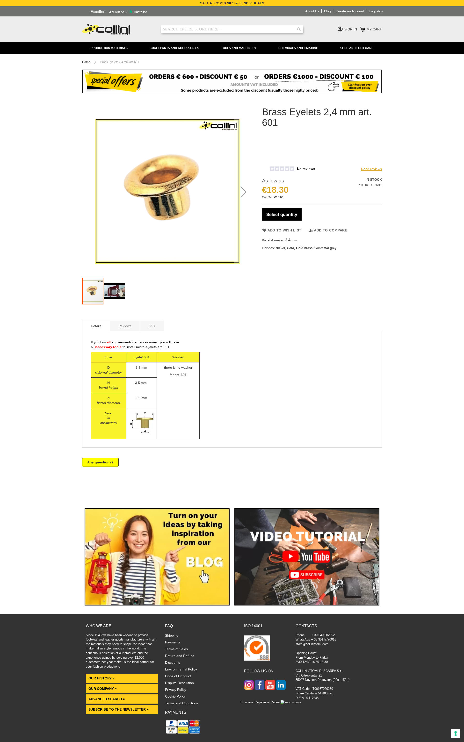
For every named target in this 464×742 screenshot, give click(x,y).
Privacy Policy (175, 690)
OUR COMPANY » (103, 689)
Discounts (172, 662)
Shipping (171, 635)
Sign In (350, 29)
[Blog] (157, 604)
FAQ (151, 326)
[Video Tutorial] (306, 604)
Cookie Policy (175, 696)
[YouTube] (270, 685)
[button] (376, 11)
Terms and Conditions (181, 703)
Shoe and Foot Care (356, 48)
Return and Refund (179, 656)
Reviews (124, 326)
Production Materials (109, 48)
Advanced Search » (107, 699)
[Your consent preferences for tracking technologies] (455, 733)
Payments (172, 642)
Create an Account (350, 11)
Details (96, 326)
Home (86, 62)
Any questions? (100, 462)
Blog (327, 11)
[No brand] (277, 162)
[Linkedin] (281, 685)
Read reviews (371, 169)
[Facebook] (259, 685)
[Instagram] (249, 685)
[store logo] (117, 29)
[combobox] (232, 29)
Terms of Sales (176, 649)
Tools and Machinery (239, 48)
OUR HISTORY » (101, 678)
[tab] (96, 326)
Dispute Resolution (179, 683)
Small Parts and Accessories (174, 48)
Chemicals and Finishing (298, 48)
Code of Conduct (178, 676)
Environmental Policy (181, 669)
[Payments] (183, 733)
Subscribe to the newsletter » (118, 709)
